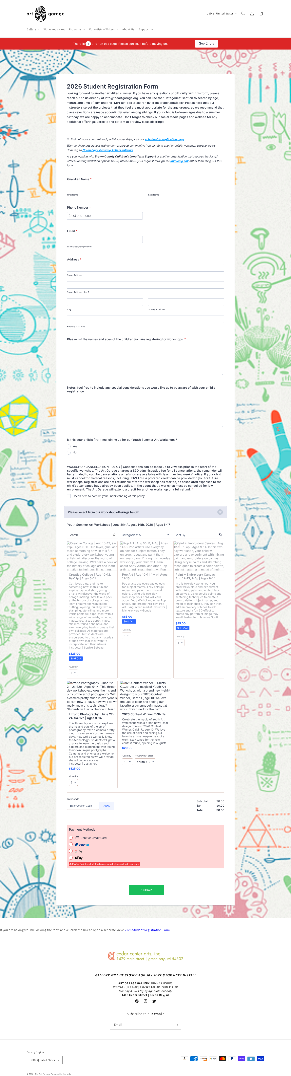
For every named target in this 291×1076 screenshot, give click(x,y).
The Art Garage (42, 1074)
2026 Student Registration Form (147, 930)
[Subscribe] (176, 1024)
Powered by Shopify (61, 1074)
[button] (32, 29)
